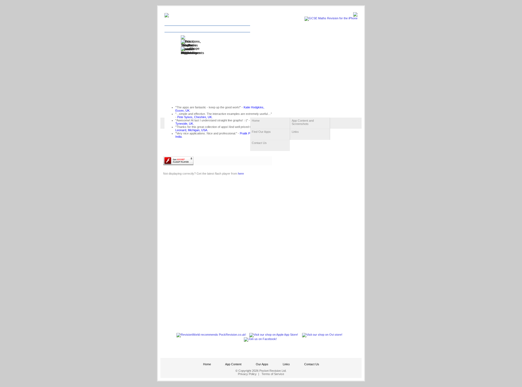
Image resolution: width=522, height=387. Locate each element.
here (241, 173)
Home (207, 364)
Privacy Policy (247, 374)
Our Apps (262, 364)
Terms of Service (273, 374)
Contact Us (311, 364)
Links (286, 364)
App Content (233, 364)
